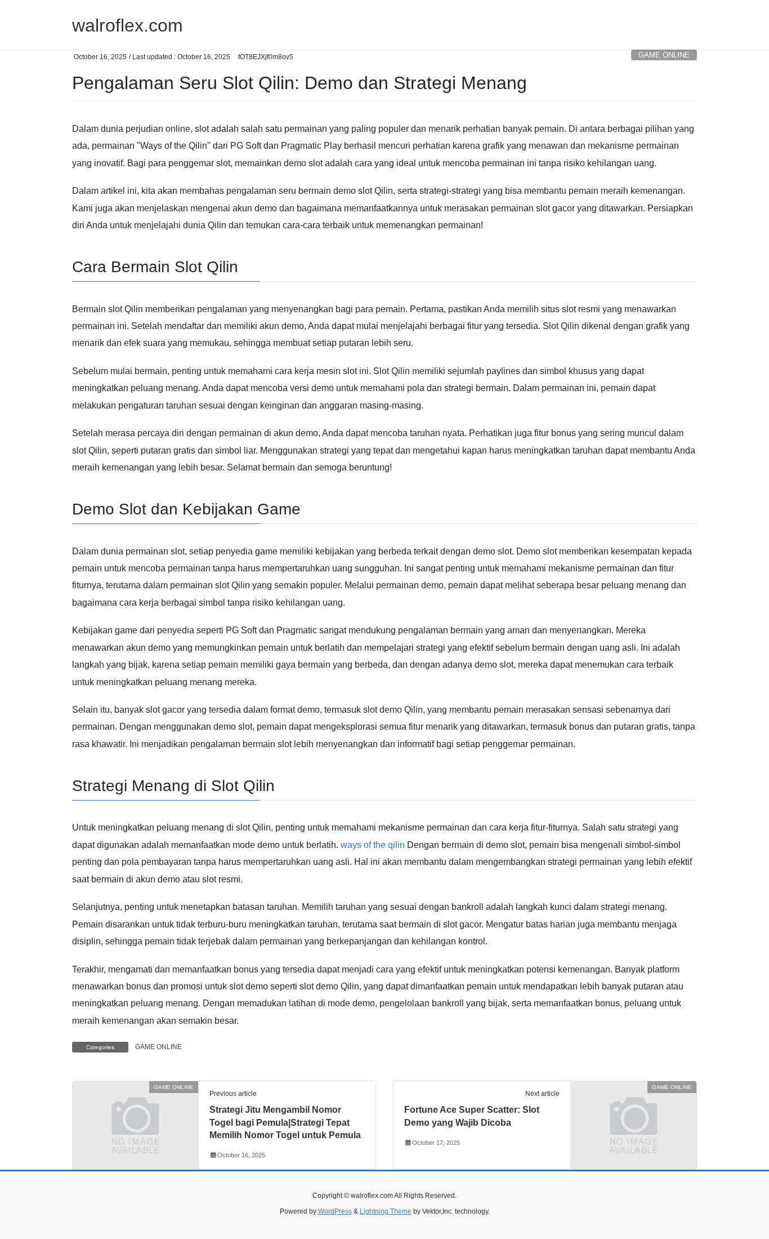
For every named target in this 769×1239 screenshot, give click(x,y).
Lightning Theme (386, 1211)
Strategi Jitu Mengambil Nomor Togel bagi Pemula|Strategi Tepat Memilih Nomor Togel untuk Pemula (285, 1122)
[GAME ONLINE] (135, 1120)
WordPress (335, 1211)
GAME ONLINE (664, 55)
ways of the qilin (373, 845)
